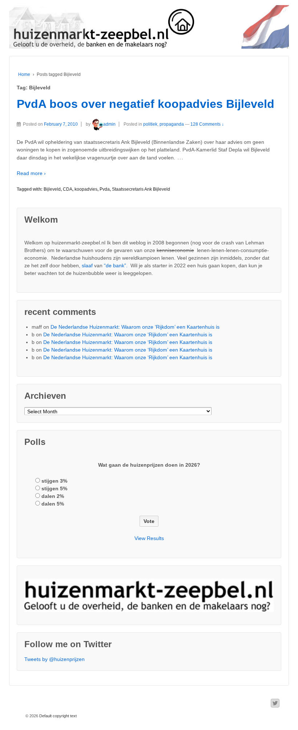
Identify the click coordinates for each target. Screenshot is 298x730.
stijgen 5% (54, 488)
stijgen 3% (54, 481)
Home (24, 74)
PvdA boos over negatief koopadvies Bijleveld (145, 103)
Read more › (31, 173)
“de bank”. (116, 265)
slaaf (87, 265)
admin (109, 124)
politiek (150, 124)
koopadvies (85, 189)
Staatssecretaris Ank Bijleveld (141, 189)
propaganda (172, 124)
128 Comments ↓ (207, 124)
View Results (149, 538)
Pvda (105, 189)
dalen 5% (52, 504)
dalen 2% (52, 496)
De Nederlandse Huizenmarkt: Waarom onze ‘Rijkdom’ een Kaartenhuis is (135, 327)
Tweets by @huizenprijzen (54, 659)
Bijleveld (52, 189)
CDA (67, 189)
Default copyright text (57, 716)
